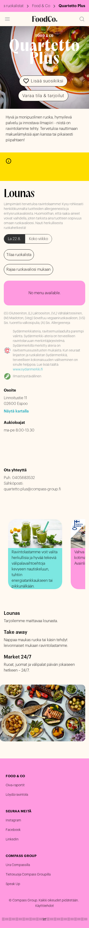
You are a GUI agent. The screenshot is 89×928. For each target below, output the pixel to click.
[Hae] (82, 19)
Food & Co (41, 6)
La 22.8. (14, 239)
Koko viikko (38, 239)
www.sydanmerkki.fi (28, 369)
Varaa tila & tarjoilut (43, 96)
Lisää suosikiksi (47, 81)
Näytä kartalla (16, 411)
